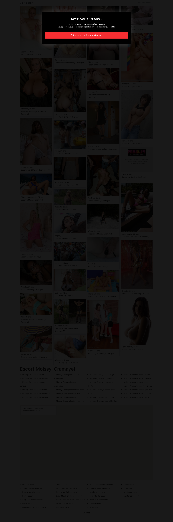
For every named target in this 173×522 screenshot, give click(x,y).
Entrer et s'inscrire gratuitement (86, 35)
